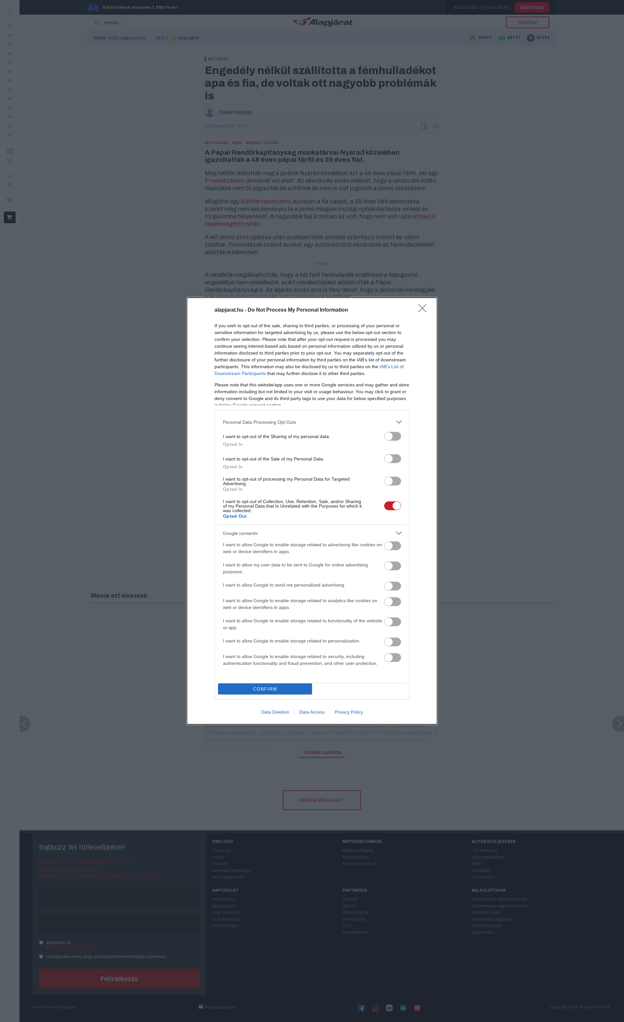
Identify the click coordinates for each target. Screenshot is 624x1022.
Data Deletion (275, 712)
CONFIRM (265, 689)
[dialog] (312, 511)
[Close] (424, 310)
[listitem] (312, 422)
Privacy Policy (349, 712)
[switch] (392, 436)
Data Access (312, 712)
